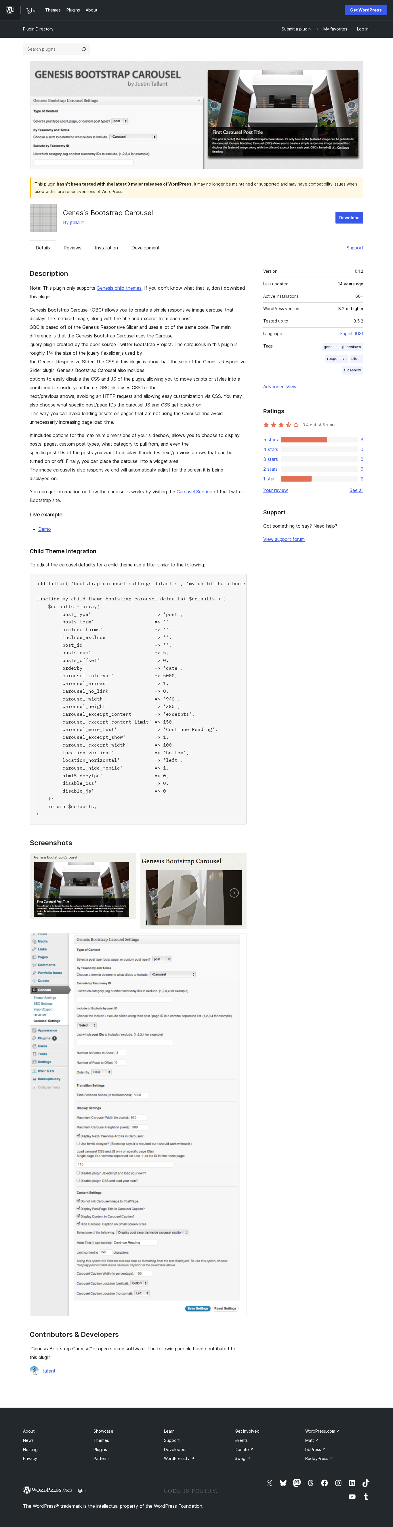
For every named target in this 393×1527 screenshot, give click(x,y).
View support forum (284, 539)
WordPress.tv (179, 1458)
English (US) (351, 333)
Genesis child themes (119, 288)
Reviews (72, 248)
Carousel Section (194, 492)
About (29, 1431)
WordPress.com (322, 1431)
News (28, 1440)
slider (356, 358)
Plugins (100, 1449)
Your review (275, 490)
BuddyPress (319, 1458)
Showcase (103, 1431)
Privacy (30, 1458)
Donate (244, 1449)
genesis (330, 347)
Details (43, 248)
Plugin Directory (38, 28)
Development (145, 248)
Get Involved (247, 1431)
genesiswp (351, 347)
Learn (169, 1431)
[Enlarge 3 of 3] (239, 941)
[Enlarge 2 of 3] (239, 861)
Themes (101, 1440)
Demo (44, 529)
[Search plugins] (84, 49)
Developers (175, 1449)
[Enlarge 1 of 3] (128, 861)
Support (355, 248)
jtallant (77, 222)
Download (349, 217)
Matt (312, 1440)
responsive (337, 358)
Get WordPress (366, 9)
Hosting (30, 1449)
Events (241, 1440)
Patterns (102, 1458)
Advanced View (280, 387)
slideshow (352, 370)
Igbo (82, 1490)
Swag (242, 1458)
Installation (106, 248)
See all (356, 490)
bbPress (315, 1449)
